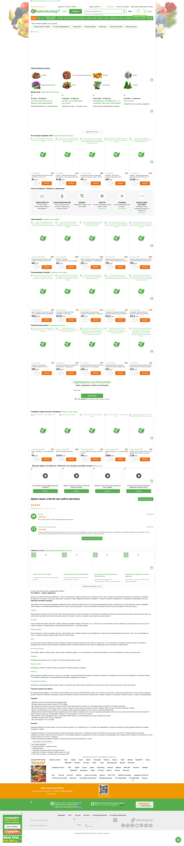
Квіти (32, 639)
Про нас (61, 775)
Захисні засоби (36, 664)
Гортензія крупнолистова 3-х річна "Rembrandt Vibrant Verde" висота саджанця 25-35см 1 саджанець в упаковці (141, 260)
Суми (102, 763)
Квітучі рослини (131, 27)
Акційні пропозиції (38, 7)
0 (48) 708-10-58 (60, 807)
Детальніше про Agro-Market (42, 741)
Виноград (74, 18)
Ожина (102, 14)
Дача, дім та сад (150, 18)
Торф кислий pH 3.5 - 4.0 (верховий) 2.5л (116, 452)
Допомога (73, 778)
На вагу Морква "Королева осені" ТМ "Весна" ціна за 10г (42, 176)
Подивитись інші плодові (58, 272)
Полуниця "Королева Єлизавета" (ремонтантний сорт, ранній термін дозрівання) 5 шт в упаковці (116, 313)
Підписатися (92, 396)
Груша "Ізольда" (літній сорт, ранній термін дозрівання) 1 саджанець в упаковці (92, 260)
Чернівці (145, 767)
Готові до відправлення (61, 27)
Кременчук (84, 770)
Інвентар (34, 672)
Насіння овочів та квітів (42, 27)
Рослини (136, 18)
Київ (65, 760)
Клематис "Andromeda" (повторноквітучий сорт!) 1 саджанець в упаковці (113, 176)
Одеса (81, 760)
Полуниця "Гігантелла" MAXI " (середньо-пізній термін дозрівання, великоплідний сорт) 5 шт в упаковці (67, 313)
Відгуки (102, 775)
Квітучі (106, 18)
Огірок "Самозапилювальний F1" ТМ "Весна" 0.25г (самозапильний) (67, 176)
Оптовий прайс (134, 778)
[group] (46, 566)
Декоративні (114, 18)
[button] (151, 80)
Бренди (144, 778)
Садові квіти (77, 27)
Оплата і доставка (122, 7)
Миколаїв (68, 763)
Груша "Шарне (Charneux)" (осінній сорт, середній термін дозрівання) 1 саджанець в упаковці (43, 313)
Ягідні (94, 18)
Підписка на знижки (124, 775)
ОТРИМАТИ (12, 832)
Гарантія (79, 775)
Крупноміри (128, 18)
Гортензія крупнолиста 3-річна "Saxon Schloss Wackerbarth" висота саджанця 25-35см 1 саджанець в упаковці (116, 260)
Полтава (86, 763)
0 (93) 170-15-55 (71, 805)
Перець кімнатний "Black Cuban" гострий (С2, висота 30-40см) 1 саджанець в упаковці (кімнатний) (42, 260)
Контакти (70, 775)
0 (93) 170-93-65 (70, 7)
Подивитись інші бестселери (63, 136)
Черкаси (106, 760)
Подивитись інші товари (69, 412)
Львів (122, 760)
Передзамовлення (105, 778)
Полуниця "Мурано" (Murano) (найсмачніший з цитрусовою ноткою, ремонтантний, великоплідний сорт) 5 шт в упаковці (139, 313)
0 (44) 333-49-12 (60, 805)
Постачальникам (120, 778)
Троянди (66, 18)
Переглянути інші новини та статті (58, 550)
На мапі (122, 805)
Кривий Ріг (139, 760)
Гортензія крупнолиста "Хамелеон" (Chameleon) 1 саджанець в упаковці (67, 366)
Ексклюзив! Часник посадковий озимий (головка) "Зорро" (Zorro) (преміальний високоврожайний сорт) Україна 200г (91, 176)
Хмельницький (112, 763)
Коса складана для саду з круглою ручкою (92, 452)
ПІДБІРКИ (34, 18)
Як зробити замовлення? (88, 778)
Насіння (60, 18)
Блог (53, 775)
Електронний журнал (100, 815)
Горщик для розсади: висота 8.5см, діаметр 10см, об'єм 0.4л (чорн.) (141, 452)
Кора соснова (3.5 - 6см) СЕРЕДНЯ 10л (42, 452)
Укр (129, 11)
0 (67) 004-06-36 (72, 807)
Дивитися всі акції (92, 132)
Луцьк (148, 760)
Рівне (94, 763)
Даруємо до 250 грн (141, 775)
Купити (46, 183)
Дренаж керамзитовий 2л (64, 451)
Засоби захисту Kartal (59, 778)
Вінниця (130, 760)
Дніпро (88, 760)
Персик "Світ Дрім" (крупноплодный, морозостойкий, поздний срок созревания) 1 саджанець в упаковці (67, 260)
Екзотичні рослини (116, 27)
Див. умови (102, 208)
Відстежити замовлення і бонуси (142, 7)
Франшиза (110, 7)
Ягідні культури (36, 629)
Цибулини (81, 18)
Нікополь (77, 763)
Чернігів (122, 763)
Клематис (96, 14)
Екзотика (100, 18)
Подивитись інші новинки (51, 219)
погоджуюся (82, 399)
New (39, 18)
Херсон (114, 760)
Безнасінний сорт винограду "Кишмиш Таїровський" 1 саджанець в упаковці (92, 313)
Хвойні (121, 18)
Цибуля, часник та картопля (51, 18)
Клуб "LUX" (111, 775)
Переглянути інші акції (50, 92)
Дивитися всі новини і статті (92, 586)
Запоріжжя (97, 760)
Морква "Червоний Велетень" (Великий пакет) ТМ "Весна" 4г (139, 176)
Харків (73, 760)
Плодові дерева (90, 27)
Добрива (143, 18)
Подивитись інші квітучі (57, 325)
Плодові (88, 18)
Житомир (131, 763)
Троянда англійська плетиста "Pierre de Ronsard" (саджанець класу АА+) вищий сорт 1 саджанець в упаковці (116, 366)
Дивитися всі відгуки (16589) (92, 538)
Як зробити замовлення (118, 815)
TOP (43, 18)
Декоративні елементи (38, 681)
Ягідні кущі (102, 27)
